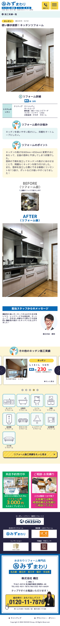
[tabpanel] (30, 370)
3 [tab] (30, 390)
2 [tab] (27, 390)
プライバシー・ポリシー (46, 618)
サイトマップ (16, 618)
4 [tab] (34, 390)
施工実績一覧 (11, 14)
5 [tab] (38, 390)
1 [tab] (23, 390)
